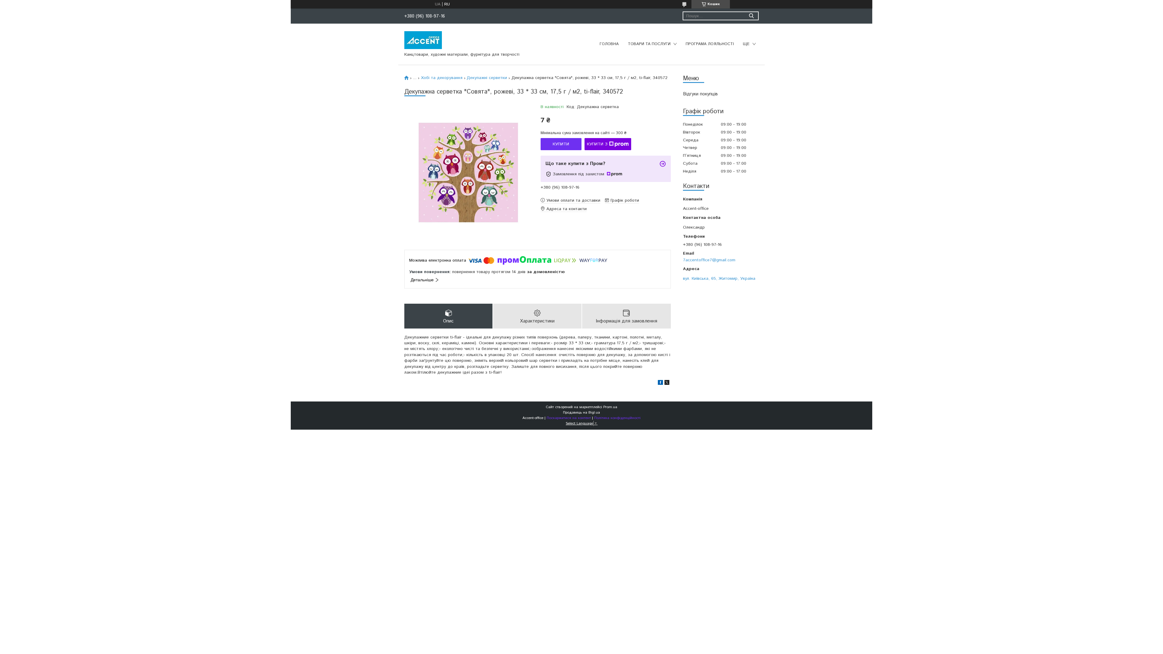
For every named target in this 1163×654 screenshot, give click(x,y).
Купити (561, 144)
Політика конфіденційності (617, 418)
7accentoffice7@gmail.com (709, 260)
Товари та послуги (649, 44)
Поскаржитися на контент (569, 418)
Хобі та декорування (441, 78)
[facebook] (660, 384)
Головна (609, 44)
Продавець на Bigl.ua (581, 412)
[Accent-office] (423, 40)
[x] (666, 384)
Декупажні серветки (487, 78)
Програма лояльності (710, 44)
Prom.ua (610, 407)
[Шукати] (751, 16)
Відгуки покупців (700, 94)
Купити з (597, 144)
